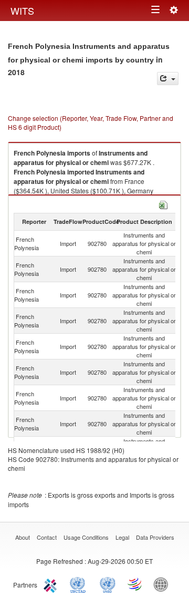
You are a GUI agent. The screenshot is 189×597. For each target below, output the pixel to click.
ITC (51, 583)
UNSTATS (107, 583)
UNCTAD (79, 583)
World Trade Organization (135, 583)
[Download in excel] (163, 203)
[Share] (167, 78)
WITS (22, 10)
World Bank (163, 583)
